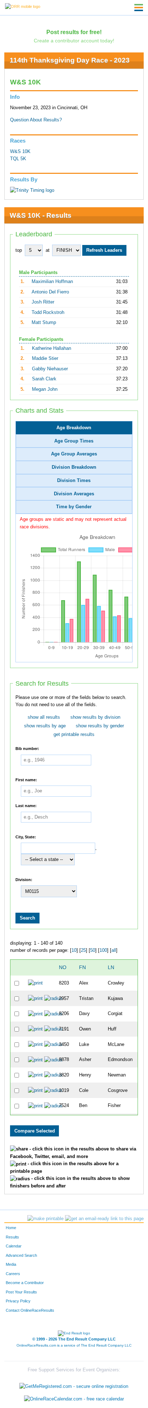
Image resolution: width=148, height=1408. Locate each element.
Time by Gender (74, 506)
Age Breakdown (73, 427)
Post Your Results (21, 1292)
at (48, 250)
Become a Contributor (25, 1282)
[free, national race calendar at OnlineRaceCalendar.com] (74, 1399)
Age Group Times (73, 441)
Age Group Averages (74, 454)
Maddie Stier (45, 358)
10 (74, 950)
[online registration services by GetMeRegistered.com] (73, 1384)
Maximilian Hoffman (52, 281)
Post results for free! (74, 32)
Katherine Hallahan (51, 348)
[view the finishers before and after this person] (53, 998)
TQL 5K (18, 158)
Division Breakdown (74, 467)
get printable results (74, 734)
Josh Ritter (43, 302)
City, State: (25, 836)
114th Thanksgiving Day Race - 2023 (70, 60)
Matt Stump (44, 322)
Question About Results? (36, 119)
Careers (13, 1274)
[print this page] (45, 1218)
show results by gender (100, 725)
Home (11, 1228)
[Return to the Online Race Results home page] (22, 6)
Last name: (26, 805)
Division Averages (74, 493)
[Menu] (138, 8)
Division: (23, 879)
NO (62, 967)
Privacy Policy (18, 1301)
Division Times (74, 480)
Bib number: (27, 748)
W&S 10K (20, 151)
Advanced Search (21, 1255)
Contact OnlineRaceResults (30, 1310)
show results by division (95, 717)
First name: (26, 779)
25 (83, 950)
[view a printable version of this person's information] (35, 983)
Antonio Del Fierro (50, 292)
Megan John (44, 389)
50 (92, 950)
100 (103, 950)
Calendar (14, 1246)
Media (11, 1264)
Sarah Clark (44, 378)
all (113, 950)
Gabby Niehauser (50, 368)
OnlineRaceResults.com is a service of (74, 1345)
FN (82, 967)
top (18, 250)
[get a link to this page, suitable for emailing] (104, 1218)
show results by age (45, 725)
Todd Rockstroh (48, 312)
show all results (44, 717)
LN (111, 967)
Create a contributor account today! (74, 40)
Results (12, 1237)
